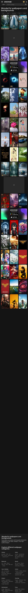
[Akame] (14, 227)
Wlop (17, 581)
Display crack (18, 591)
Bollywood (4, 561)
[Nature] (5, 22)
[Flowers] (5, 242)
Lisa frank (23, 582)
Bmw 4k (3, 572)
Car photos (4, 573)
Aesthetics (8, 580)
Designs (3, 578)
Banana (16, 590)
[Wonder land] (14, 286)
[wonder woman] (23, 125)
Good (8, 13)
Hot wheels (6, 570)
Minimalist (11, 581)
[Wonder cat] (14, 110)
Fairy (25, 580)
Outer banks (5, 591)
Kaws (8, 582)
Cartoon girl (17, 582)
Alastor (16, 558)
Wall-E (3, 590)
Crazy (20, 590)
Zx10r (7, 572)
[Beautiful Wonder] (14, 257)
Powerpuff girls (18, 573)
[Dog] (23, 110)
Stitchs (20, 570)
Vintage (4, 582)
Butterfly (3, 554)
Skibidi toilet (18, 589)
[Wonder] (5, 95)
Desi (7, 564)
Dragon (16, 580)
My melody (17, 556)
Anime (16, 552)
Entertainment (5, 587)
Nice (19, 13)
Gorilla (5, 555)
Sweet (24, 13)
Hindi (5, 563)
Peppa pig (7, 589)
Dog (2, 555)
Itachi (16, 555)
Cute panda (10, 555)
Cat (9, 554)
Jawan (3, 565)
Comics (16, 569)
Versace (17, 564)
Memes (22, 589)
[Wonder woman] (14, 242)
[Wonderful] (23, 80)
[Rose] (23, 227)
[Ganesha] (5, 257)
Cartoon (17, 570)
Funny (16, 587)
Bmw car (9, 573)
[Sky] (14, 95)
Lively (3, 589)
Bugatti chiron (5, 574)
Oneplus (22, 565)
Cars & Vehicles (5, 569)
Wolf (7, 554)
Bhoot (8, 563)
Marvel (24, 570)
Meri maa (11, 564)
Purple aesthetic (5, 583)
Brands (16, 561)
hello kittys (17, 565)
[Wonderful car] (23, 139)
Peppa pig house (9, 590)
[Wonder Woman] (23, 95)
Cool (3, 13)
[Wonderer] (14, 54)
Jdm (3, 570)
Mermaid (21, 580)
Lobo (23, 574)
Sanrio (22, 556)
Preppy (3, 580)
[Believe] (5, 154)
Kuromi (16, 554)
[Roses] (14, 125)
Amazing (14, 13)
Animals (3, 552)
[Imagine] (5, 272)
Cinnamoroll (21, 554)
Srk (2, 563)
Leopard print (5, 556)
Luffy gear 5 (21, 555)
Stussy (22, 563)
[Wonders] (5, 125)
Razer (18, 563)
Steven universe (19, 572)
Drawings (17, 578)
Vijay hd (3, 564)
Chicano (20, 581)
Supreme (21, 564)
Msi (16, 563)
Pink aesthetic (5, 581)
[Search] (25, 4)
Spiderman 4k (18, 574)
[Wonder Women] (5, 110)
